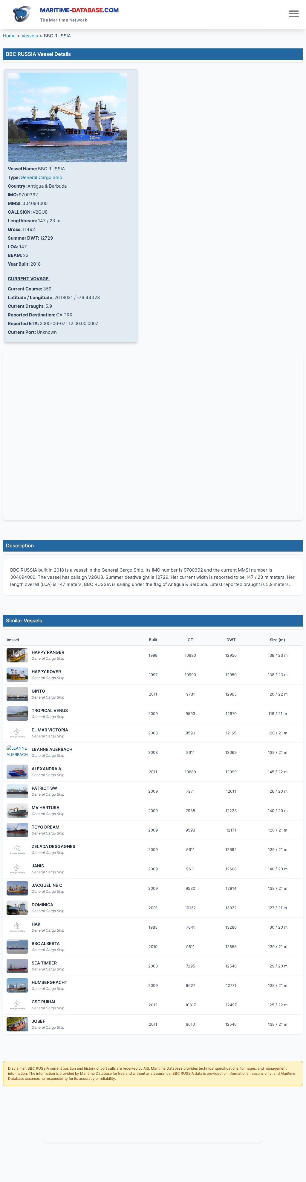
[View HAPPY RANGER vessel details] (17, 655)
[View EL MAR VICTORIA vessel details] (17, 733)
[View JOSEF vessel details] (17, 1024)
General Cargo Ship (41, 177)
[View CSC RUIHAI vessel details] (17, 1005)
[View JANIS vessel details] (17, 869)
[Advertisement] (153, 1121)
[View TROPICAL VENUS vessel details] (17, 713)
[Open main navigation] (294, 14)
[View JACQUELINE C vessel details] (17, 888)
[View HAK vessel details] (17, 927)
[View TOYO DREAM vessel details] (17, 830)
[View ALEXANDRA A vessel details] (17, 772)
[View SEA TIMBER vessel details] (17, 966)
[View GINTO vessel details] (17, 694)
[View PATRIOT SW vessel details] (17, 791)
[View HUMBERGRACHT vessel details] (17, 985)
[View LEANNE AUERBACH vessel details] (17, 752)
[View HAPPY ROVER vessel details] (17, 674)
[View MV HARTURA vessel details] (17, 810)
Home (9, 36)
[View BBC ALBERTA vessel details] (17, 946)
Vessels (30, 36)
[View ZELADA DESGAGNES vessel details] (17, 849)
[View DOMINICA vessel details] (17, 908)
